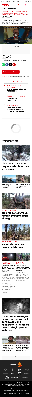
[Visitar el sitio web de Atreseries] (12, 373)
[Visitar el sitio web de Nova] (26, 370)
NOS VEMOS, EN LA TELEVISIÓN (14, 86)
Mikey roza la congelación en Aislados (7, 186)
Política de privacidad (20, 388)
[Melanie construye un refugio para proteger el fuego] (16, 201)
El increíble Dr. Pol (7, 1)
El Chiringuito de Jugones (10, 72)
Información (12, 105)
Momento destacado (9, 210)
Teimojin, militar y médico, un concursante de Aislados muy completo (8, 349)
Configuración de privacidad (12, 393)
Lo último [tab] (21, 82)
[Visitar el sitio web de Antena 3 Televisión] (5, 370)
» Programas (9, 76)
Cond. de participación (22, 390)
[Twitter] (3, 58)
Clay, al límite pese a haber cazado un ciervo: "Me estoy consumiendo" (22, 348)
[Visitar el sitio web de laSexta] (12, 370)
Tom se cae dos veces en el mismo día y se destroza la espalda (23, 268)
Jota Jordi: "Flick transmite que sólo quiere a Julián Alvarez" (16, 109)
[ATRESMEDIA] (16, 365)
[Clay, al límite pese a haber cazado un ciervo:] (23, 340)
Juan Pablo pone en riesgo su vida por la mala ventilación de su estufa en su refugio (8, 269)
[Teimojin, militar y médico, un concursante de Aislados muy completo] (9, 340)
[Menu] (30, 5)
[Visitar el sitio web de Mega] (5, 373)
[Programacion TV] (22, 5)
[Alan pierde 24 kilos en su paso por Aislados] (23, 179)
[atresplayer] (26, 5)
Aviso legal (9, 388)
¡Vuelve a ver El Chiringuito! (13, 99)
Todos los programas (16, 96)
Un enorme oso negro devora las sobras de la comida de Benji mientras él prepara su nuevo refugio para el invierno (15, 323)
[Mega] (9, 4)
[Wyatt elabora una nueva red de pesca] (16, 232)
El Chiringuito (27, 1)
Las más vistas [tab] (10, 82)
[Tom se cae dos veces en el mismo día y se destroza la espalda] (23, 257)
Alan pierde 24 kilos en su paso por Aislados (23, 186)
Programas (12, 8)
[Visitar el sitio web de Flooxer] (25, 377)
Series (4, 8)
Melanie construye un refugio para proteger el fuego (15, 216)
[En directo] (18, 5)
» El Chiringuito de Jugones (21, 76)
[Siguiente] (31, 1)
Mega (3, 76)
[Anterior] (1, 1)
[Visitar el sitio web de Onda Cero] (19, 373)
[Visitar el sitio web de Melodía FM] (7, 377)
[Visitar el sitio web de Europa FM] (26, 373)
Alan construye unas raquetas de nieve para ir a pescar (15, 166)
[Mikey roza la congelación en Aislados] (9, 179)
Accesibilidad (25, 393)
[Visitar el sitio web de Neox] (19, 370)
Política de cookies (9, 390)
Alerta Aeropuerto (18, 1)
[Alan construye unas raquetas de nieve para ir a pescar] (16, 153)
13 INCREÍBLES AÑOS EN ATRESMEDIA (16, 90)
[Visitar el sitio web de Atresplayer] (16, 377)
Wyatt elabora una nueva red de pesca (13, 246)
